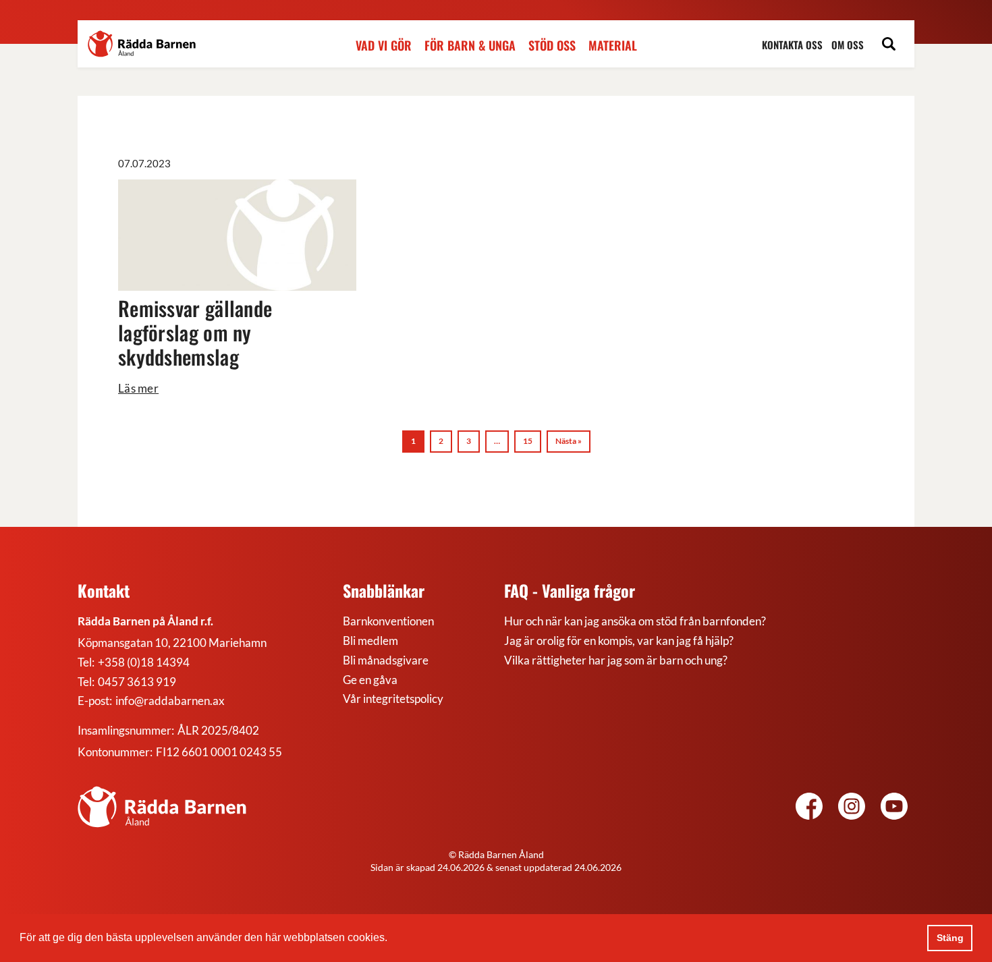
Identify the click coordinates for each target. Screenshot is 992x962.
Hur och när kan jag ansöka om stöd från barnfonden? (635, 621)
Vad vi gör (384, 45)
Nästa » (568, 441)
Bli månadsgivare (386, 660)
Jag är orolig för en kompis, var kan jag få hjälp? (619, 640)
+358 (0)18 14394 (144, 662)
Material (612, 45)
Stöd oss (552, 45)
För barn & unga (470, 45)
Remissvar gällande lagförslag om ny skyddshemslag (195, 332)
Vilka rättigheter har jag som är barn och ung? (615, 660)
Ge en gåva (370, 680)
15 (527, 441)
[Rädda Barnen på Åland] (851, 808)
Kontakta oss (792, 45)
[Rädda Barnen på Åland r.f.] (162, 807)
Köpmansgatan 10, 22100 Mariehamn (172, 642)
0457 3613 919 (137, 682)
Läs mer (138, 388)
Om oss (847, 45)
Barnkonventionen (388, 621)
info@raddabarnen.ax (170, 701)
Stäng (950, 937)
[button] (392, 939)
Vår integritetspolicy (393, 698)
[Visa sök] (889, 45)
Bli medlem (370, 640)
